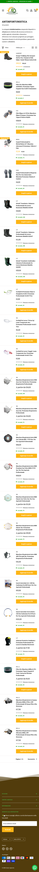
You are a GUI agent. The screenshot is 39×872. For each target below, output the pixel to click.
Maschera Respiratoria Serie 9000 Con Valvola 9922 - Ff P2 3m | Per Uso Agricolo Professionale (26, 439)
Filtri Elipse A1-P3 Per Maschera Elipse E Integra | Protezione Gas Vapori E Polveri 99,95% (26, 115)
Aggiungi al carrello (26, 103)
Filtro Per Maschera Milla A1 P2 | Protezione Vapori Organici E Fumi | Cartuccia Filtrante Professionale (26, 672)
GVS (17, 110)
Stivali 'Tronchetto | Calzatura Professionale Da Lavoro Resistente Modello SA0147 (25, 234)
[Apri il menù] (3, 10)
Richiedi (8, 830)
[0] (35, 10)
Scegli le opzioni (26, 74)
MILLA (18, 82)
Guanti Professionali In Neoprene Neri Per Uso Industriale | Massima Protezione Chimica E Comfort (26, 176)
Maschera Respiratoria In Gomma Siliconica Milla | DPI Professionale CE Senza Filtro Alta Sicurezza (26, 734)
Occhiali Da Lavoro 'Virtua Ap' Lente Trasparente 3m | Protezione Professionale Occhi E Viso (26, 323)
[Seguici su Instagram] (7, 848)
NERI (17, 170)
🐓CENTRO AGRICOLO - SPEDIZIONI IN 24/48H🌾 (19, 1)
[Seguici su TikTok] (11, 848)
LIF (17, 201)
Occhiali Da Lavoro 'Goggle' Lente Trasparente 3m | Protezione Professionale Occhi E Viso (26, 353)
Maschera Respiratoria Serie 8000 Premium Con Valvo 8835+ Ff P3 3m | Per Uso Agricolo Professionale (26, 469)
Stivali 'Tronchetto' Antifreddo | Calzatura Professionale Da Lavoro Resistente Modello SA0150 (25, 264)
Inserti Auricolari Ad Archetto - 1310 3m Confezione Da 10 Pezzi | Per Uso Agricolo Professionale (26, 614)
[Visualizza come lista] (33, 47)
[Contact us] (34, 867)
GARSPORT (19, 53)
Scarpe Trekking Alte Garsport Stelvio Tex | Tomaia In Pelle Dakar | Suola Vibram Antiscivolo (26, 58)
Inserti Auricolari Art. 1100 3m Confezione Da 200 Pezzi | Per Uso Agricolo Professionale (26, 585)
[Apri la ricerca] (27, 10)
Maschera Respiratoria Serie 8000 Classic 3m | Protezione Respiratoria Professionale (26, 528)
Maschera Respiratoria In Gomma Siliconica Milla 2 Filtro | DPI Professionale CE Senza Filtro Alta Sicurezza (26, 703)
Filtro (6, 47)
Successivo (31, 759)
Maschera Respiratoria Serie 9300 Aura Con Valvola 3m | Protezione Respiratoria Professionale (26, 382)
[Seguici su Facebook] (3, 848)
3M (17, 318)
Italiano (5, 839)
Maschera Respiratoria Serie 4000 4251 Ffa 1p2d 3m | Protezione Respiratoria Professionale (26, 556)
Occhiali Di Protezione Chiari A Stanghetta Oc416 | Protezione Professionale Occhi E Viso (25, 294)
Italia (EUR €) (17, 839)
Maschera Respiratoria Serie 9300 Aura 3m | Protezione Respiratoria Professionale (26, 411)
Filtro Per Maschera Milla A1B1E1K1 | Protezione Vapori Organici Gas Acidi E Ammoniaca (26, 87)
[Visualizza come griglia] (36, 47)
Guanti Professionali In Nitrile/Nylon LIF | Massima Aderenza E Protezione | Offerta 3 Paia (26, 145)
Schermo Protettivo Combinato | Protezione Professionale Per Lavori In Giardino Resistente (25, 642)
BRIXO (17, 139)
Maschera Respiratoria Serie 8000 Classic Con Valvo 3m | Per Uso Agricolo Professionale (26, 499)
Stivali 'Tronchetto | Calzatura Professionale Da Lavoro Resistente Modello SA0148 (25, 205)
